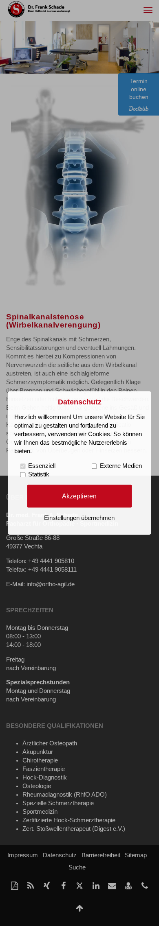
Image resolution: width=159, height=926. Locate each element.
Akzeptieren (79, 496)
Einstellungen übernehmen (79, 518)
